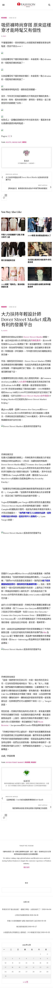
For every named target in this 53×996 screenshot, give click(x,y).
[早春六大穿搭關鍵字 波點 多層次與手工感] (13, 224)
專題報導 (4, 307)
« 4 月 (25, 982)
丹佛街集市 (36, 340)
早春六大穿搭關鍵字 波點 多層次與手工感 (22, 921)
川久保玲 (22, 382)
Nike (45, 632)
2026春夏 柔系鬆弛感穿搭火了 (39, 235)
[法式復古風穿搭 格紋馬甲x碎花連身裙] (40, 249)
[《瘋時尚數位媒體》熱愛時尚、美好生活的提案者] (26, 4)
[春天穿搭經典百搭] (13, 249)
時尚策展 (27, 762)
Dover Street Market (33, 337)
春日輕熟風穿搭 (22, 927)
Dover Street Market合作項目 (35, 396)
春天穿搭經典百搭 (8, 260)
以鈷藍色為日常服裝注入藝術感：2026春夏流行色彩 (22, 932)
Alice (5, 330)
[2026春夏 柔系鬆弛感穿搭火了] (40, 224)
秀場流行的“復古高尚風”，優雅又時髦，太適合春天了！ (22, 909)
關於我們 (26, 867)
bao (4, 36)
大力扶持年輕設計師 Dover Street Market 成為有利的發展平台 (26, 319)
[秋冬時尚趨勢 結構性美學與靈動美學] (40, 274)
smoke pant (17, 142)
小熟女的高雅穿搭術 (22, 915)
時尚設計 (33, 762)
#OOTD (8, 142)
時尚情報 (4, 18)
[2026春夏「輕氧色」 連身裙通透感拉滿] (13, 274)
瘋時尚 (24, 142)
